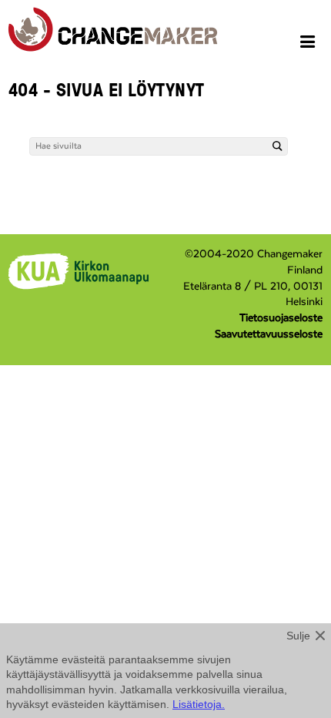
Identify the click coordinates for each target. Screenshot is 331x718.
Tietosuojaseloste (281, 318)
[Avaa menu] (309, 44)
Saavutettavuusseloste (269, 334)
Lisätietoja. (198, 704)
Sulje (298, 635)
